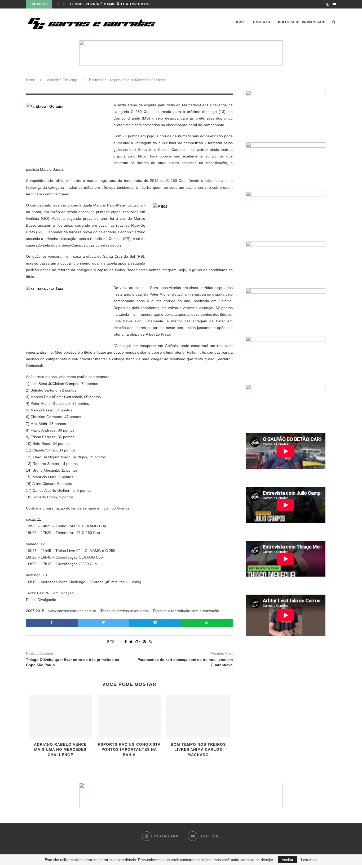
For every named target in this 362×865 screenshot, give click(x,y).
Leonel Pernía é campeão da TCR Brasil (111, 4)
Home (240, 22)
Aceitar (287, 860)
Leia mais (309, 860)
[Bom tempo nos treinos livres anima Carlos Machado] (198, 716)
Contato (261, 22)
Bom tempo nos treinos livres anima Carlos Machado (198, 749)
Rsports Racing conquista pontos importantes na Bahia (129, 749)
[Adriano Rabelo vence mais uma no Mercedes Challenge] (60, 716)
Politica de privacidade (302, 22)
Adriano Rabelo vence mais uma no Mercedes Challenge (60, 749)
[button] (181, 52)
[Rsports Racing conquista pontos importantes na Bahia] (129, 716)
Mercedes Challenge (62, 80)
